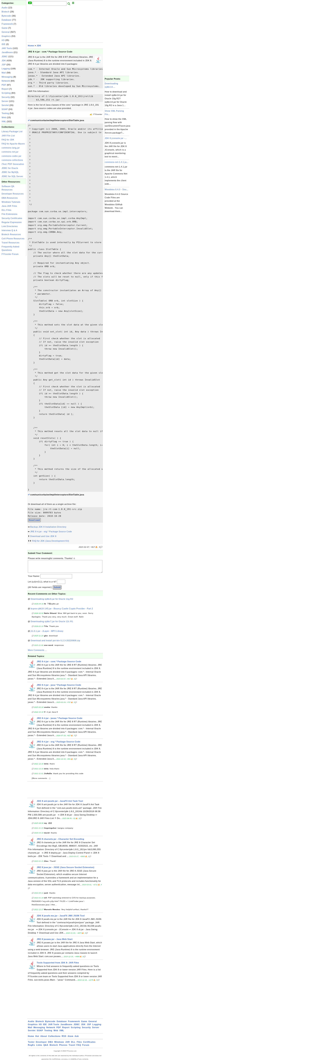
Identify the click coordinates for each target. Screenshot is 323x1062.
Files (79, 1042)
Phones (63, 1045)
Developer (41, 1042)
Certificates (89, 1042)
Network (6, 81)
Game (5, 28)
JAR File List (8, 136)
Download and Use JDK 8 (43, 536)
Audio (5, 8)
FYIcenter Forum (10, 254)
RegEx (31, 1045)
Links (39, 1045)
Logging (6, 69)
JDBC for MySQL (10, 172)
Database (6, 20)
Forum (85, 1045)
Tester (31, 1042)
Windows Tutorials (11, 202)
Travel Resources (10, 243)
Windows (59, 1042)
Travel (72, 1045)
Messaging (7, 77)
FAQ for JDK (8, 140)
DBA (50, 1042)
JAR (67, 1042)
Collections (54, 1036)
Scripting (6, 93)
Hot (37, 1036)
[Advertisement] (13, 294)
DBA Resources (10, 198)
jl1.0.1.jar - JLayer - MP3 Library (47, 631)
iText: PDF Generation (13, 164)
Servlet (5, 105)
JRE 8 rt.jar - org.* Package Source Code (51, 531)
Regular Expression (12, 222)
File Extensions (9, 214)
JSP (4, 65)
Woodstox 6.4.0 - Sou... (116, 189)
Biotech (5, 12)
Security (6, 97)
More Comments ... (37, 650)
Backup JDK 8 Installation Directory (48, 527)
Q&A (45, 1045)
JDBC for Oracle (10, 168)
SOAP (5, 109)
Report (5, 89)
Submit (57, 587)
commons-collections (12, 160)
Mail (4, 73)
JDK (4, 60)
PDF (4, 85)
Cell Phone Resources (13, 239)
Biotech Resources (11, 234)
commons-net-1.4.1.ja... (116, 162)
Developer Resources (13, 194)
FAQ (78, 1045)
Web (4, 117)
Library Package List (12, 131)
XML (4, 121)
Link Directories (10, 226)
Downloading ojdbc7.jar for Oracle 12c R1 (52, 621)
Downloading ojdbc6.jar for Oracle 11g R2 (52, 599)
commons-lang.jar (11, 148)
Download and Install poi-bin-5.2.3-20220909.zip (55, 640)
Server (5, 101)
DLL (73, 1042)
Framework (7, 24)
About (43, 1036)
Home (31, 46)
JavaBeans (7, 52)
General (6, 32)
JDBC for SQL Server (12, 176)
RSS (64, 1036)
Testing (5, 113)
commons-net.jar (10, 152)
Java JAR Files (9, 206)
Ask (77, 1036)
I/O (3, 40)
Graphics (6, 36)
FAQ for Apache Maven (13, 144)
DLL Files (6, 210)
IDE (3, 44)
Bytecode (6, 16)
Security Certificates (12, 218)
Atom (70, 1036)
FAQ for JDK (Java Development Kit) (50, 541)
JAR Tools (7, 48)
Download (34, 520)
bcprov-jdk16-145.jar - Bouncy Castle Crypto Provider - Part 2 (62, 609)
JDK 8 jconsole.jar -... (116, 138)
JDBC (5, 56)
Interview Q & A (9, 230)
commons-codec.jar (11, 156)
